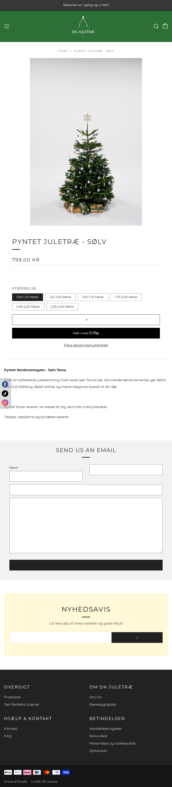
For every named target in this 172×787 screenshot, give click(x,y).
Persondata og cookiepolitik (112, 743)
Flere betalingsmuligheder (86, 345)
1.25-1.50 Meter (60, 297)
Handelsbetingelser (105, 728)
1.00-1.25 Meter (27, 297)
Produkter (12, 697)
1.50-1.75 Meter (93, 297)
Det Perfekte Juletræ (21, 704)
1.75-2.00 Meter (126, 297)
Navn (13, 467)
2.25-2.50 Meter (62, 306)
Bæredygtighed (102, 704)
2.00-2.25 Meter (28, 306)
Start (63, 51)
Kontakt (10, 728)
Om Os (95, 697)
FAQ (8, 736)
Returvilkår (98, 736)
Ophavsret (98, 751)
